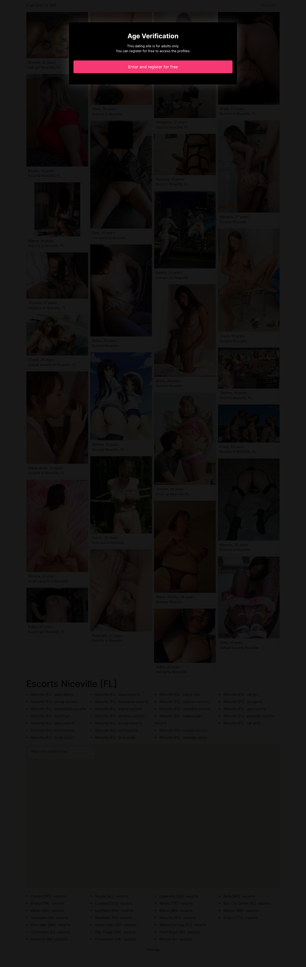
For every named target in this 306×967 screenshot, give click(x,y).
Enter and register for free (153, 66)
